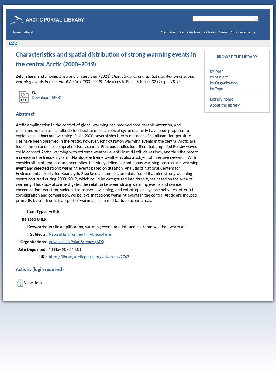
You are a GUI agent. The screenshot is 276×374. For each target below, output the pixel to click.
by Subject (219, 77)
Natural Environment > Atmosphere (80, 234)
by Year (216, 71)
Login (13, 43)
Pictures (209, 32)
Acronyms (167, 32)
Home (16, 32)
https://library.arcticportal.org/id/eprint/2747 (89, 257)
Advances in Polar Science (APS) (76, 242)
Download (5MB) (46, 98)
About (28, 32)
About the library (225, 105)
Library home (221, 99)
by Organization (224, 83)
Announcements (242, 32)
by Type (216, 89)
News (223, 32)
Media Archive (189, 32)
